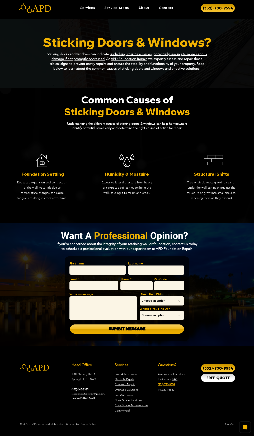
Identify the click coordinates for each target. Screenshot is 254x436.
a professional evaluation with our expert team (115, 249)
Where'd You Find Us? (155, 309)
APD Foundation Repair (129, 59)
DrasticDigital (87, 423)
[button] (87, 8)
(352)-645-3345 (80, 389)
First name (76, 263)
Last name (135, 263)
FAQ (174, 379)
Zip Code (160, 279)
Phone (124, 279)
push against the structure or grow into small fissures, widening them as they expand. (211, 193)
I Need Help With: (151, 294)
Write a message (81, 294)
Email (73, 279)
